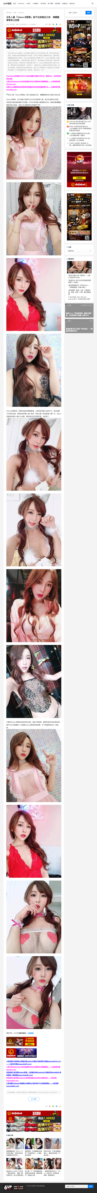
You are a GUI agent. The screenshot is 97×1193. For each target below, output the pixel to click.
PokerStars (21, 3)
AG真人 (28, 3)
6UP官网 (7, 3)
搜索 (88, 12)
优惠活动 (64, 3)
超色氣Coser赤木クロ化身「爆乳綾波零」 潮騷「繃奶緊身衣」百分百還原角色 (14, 1173)
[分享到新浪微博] (49, 24)
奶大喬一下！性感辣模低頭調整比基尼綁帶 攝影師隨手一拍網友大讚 (33, 1173)
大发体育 (31, 1033)
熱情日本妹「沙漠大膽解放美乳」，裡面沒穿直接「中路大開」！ (52, 1153)
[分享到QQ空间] (60, 24)
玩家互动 (72, 3)
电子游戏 (43, 3)
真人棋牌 (50, 3)
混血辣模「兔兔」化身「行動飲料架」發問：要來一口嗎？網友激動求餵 (79, 292)
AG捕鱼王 (36, 3)
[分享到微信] (53, 24)
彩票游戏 (57, 3)
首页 (14, 3)
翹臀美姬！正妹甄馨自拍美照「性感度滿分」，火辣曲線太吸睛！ (33, 1153)
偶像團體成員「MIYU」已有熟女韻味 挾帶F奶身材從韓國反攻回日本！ (14, 1153)
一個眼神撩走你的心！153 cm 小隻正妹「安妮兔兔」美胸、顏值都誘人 (52, 1173)
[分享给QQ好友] (56, 24)
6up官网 (33, 1186)
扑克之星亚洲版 (40, 1186)
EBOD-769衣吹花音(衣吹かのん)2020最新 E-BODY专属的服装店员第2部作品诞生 (80, 128)
